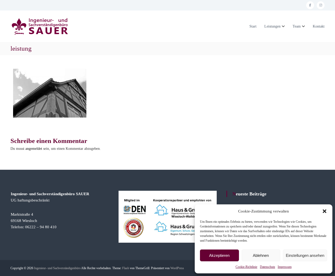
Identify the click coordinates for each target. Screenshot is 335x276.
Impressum (285, 267)
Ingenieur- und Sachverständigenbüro (57, 268)
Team (297, 26)
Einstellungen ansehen (305, 255)
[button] (324, 211)
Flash (125, 268)
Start (252, 26)
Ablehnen (261, 255)
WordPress (177, 268)
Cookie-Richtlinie (246, 267)
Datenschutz (267, 267)
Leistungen (272, 26)
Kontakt (319, 26)
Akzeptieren (219, 255)
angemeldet (33, 149)
